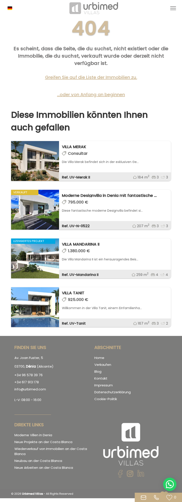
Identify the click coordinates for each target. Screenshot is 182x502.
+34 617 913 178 (26, 382)
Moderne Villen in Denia (33, 435)
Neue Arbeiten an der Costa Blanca (43, 467)
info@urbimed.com (30, 389)
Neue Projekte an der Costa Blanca (43, 442)
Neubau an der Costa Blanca (38, 460)
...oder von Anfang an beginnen (91, 94)
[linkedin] (141, 475)
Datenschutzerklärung (112, 392)
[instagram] (130, 475)
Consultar (78, 153)
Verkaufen (102, 364)
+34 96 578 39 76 (28, 375)
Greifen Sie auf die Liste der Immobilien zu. (91, 77)
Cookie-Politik (105, 399)
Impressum (103, 385)
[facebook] (120, 475)
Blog (97, 371)
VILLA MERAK (74, 146)
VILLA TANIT (73, 293)
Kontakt (100, 378)
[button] (12, 8)
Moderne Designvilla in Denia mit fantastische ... (109, 195)
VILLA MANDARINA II (80, 244)
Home (99, 357)
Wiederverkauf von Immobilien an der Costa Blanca (50, 451)
